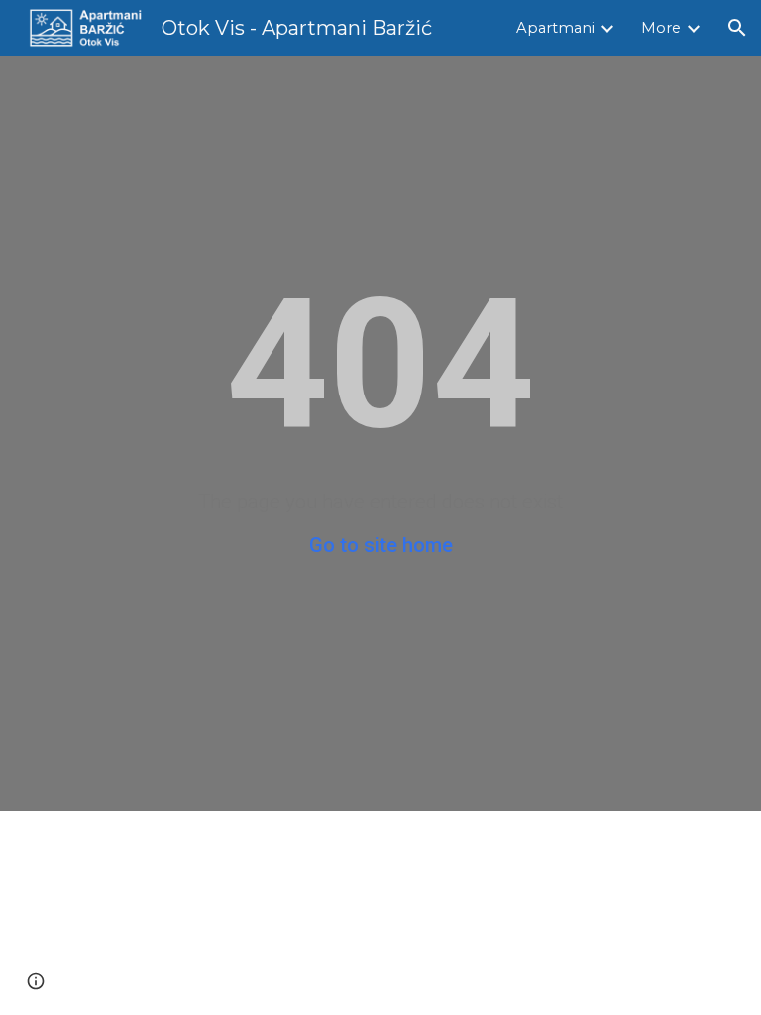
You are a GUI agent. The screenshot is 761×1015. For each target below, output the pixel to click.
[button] (737, 28)
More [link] (661, 28)
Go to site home (381, 545)
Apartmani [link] (555, 28)
